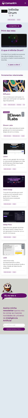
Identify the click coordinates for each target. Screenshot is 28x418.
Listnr (5, 156)
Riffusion (6, 94)
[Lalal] (14, 249)
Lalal (5, 258)
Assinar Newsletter (13, 329)
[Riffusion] (14, 86)
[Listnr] (14, 148)
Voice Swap (7, 190)
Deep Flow (7, 225)
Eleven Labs (8, 125)
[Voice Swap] (14, 181)
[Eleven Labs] (14, 117)
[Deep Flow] (14, 216)
